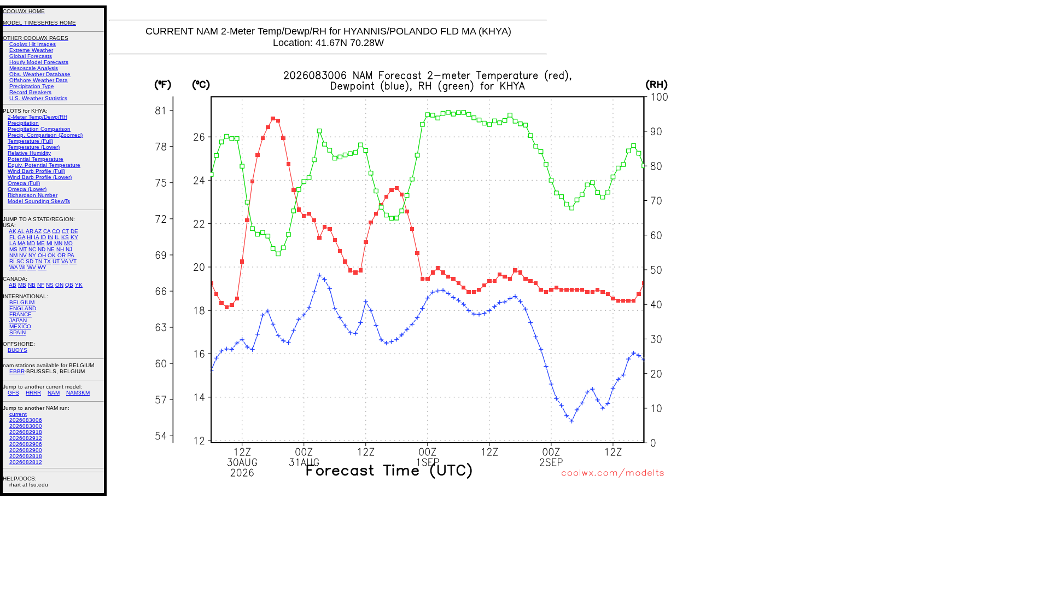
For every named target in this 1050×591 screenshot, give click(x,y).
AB (12, 285)
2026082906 (25, 444)
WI (22, 267)
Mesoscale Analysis (33, 68)
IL (57, 237)
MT (23, 249)
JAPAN (18, 320)
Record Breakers (30, 92)
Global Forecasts (30, 56)
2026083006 (25, 420)
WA (13, 267)
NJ (69, 249)
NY (32, 255)
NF (40, 285)
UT (56, 261)
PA (70, 255)
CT (65, 231)
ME (41, 243)
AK (12, 231)
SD (29, 261)
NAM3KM (78, 393)
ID (43, 237)
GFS (13, 393)
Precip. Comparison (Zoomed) (45, 135)
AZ (38, 231)
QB (69, 285)
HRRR (33, 393)
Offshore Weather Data (38, 80)
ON (59, 285)
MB (22, 285)
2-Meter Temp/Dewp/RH (37, 117)
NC (32, 249)
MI (49, 243)
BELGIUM (21, 302)
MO (68, 243)
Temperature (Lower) (34, 147)
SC (20, 261)
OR (61, 255)
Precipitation (23, 123)
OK (52, 255)
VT (73, 261)
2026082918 (25, 432)
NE (51, 249)
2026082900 (25, 450)
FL (12, 237)
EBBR (17, 371)
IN (50, 237)
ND (41, 249)
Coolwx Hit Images (32, 44)
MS (13, 249)
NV (23, 255)
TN (38, 261)
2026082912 (25, 438)
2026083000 (25, 426)
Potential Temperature (35, 159)
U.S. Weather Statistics (38, 98)
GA (21, 237)
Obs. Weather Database (40, 74)
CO (56, 231)
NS (50, 285)
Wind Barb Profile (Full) (36, 171)
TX (47, 261)
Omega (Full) (24, 183)
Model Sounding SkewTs (39, 201)
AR (29, 231)
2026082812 (25, 462)
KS (65, 237)
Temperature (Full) (30, 141)
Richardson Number (32, 195)
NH (60, 249)
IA (36, 237)
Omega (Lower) (27, 189)
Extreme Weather (31, 50)
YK (79, 285)
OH (42, 255)
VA (64, 261)
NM (13, 255)
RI (12, 261)
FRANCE (20, 314)
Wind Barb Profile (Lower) (40, 177)
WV (31, 267)
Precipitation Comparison (39, 129)
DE (74, 231)
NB (32, 285)
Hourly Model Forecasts (38, 62)
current (18, 414)
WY (42, 267)
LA (12, 243)
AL (21, 231)
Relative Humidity (29, 153)
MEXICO (20, 326)
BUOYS (17, 350)
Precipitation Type (31, 86)
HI (29, 237)
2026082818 (25, 456)
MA (21, 243)
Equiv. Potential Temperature (44, 165)
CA (46, 231)
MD (31, 243)
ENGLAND (22, 308)
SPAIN (17, 332)
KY (74, 237)
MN (58, 243)
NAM (54, 393)
